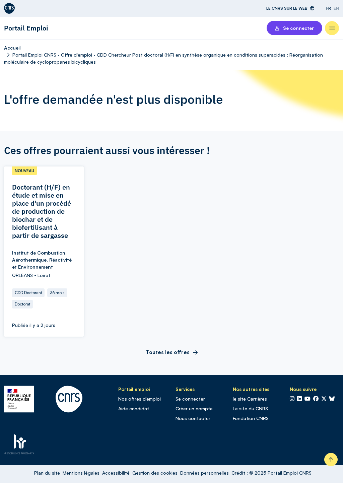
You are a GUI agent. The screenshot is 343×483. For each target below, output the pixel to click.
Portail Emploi (26, 27)
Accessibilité (116, 473)
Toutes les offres (168, 352)
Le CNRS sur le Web (286, 8)
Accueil (12, 48)
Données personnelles (204, 473)
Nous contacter (193, 418)
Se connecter (190, 399)
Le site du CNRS (250, 408)
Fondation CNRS (251, 418)
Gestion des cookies (155, 473)
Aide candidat (133, 408)
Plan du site (47, 473)
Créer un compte (194, 408)
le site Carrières (250, 399)
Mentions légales (81, 473)
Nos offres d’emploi (139, 399)
